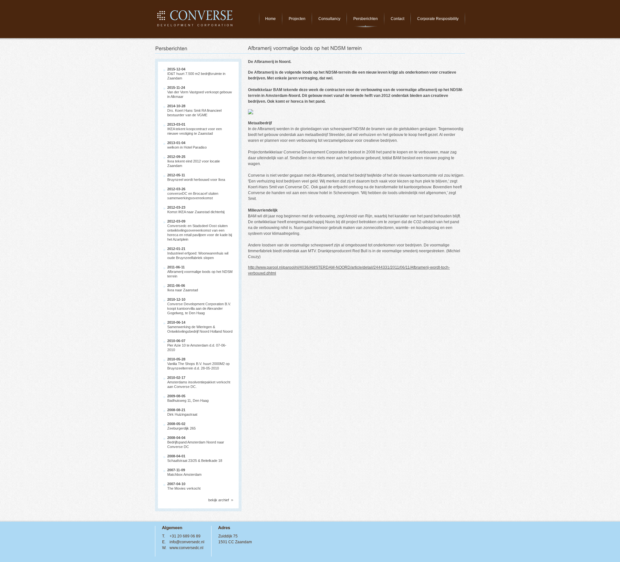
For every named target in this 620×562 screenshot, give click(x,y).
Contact (397, 18)
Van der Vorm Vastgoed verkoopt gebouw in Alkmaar (199, 92)
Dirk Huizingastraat (182, 412)
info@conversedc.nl (187, 542)
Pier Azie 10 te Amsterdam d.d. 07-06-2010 (196, 345)
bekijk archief (218, 500)
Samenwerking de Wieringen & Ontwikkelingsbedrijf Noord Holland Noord (199, 326)
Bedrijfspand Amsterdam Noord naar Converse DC (195, 442)
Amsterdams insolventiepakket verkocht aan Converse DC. (198, 382)
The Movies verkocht (184, 486)
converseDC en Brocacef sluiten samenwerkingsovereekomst (192, 193)
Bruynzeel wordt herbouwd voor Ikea (196, 177)
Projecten (297, 18)
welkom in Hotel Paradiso (187, 145)
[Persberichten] (171, 48)
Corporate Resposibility (438, 18)
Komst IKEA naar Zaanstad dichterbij (195, 209)
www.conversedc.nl (186, 548)
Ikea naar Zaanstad (182, 288)
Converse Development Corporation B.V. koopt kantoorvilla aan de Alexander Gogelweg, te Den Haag (199, 306)
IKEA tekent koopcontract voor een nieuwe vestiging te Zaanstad (194, 128)
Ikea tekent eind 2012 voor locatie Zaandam (193, 161)
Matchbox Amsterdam (184, 472)
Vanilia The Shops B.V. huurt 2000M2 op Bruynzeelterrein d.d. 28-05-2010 (198, 363)
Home (270, 18)
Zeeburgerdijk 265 (181, 426)
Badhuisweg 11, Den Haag (188, 398)
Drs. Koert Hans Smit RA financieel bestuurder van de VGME (194, 110)
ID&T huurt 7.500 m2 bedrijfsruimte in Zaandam (196, 73)
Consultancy (329, 18)
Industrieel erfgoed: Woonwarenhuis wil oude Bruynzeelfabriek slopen (197, 253)
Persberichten (365, 18)
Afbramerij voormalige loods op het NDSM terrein (199, 271)
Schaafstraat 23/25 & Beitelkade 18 (194, 458)
